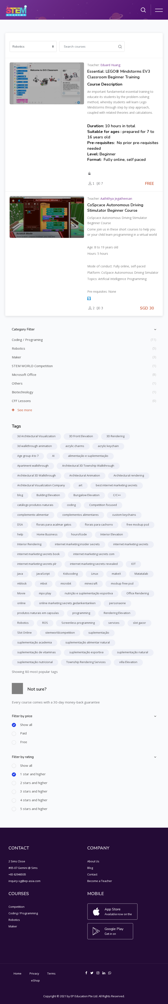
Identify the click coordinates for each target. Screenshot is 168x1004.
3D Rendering (115, 436)
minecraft (91, 583)
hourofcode (79, 534)
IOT (133, 564)
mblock (22, 583)
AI (53, 456)
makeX (116, 574)
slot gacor (139, 623)
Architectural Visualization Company (41, 485)
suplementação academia (34, 642)
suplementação (98, 632)
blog (20, 495)
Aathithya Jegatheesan (116, 198)
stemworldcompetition (60, 632)
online (21, 603)
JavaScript (43, 574)
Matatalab (141, 574)
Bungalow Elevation (87, 495)
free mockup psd (137, 524)
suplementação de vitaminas (36, 652)
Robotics (18, 348)
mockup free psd (122, 583)
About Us (93, 861)
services (113, 623)
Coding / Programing (27, 339)
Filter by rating (23, 757)
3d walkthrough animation (34, 446)
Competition (16, 907)
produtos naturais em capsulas (38, 613)
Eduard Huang (110, 65)
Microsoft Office (24, 374)
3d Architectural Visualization (36, 436)
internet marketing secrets (130, 544)
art (80, 485)
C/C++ (117, 495)
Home (17, 973)
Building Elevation (48, 495)
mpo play (45, 593)
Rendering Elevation (117, 613)
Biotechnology (22, 392)
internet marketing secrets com (93, 554)
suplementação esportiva (86, 652)
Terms (51, 973)
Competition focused (103, 505)
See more (24, 410)
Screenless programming (78, 623)
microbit (66, 583)
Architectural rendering (129, 475)
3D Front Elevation (81, 436)
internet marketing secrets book (38, 554)
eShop (35, 980)
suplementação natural (132, 652)
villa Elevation (128, 662)
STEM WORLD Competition (32, 366)
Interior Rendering (29, 544)
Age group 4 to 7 (27, 456)
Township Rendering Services (86, 662)
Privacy (34, 973)
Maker (16, 357)
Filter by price (22, 716)
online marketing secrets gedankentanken (67, 603)
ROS (45, 623)
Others (17, 383)
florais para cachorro (99, 524)
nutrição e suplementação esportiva (89, 593)
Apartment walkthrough (33, 466)
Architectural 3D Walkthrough (36, 475)
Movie (21, 593)
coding (71, 505)
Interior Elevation (111, 534)
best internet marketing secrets (116, 485)
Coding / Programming (23, 913)
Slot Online (24, 632)
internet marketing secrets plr (36, 564)
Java (20, 574)
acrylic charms (74, 446)
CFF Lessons (21, 401)
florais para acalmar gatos (53, 524)
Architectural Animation (84, 475)
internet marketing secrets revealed (94, 564)
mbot (43, 583)
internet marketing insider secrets (77, 544)
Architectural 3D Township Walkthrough (88, 466)
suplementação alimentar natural (87, 642)
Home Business (47, 534)
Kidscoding (70, 574)
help (20, 534)
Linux (94, 574)
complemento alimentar (33, 515)
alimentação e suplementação (88, 456)
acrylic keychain (108, 446)
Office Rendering (137, 593)
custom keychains (124, 515)
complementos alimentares (80, 515)
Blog (90, 868)
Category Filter (23, 329)
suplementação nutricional (35, 662)
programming (81, 613)
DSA (20, 524)
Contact (92, 874)
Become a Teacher (99, 881)
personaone (117, 603)
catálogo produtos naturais (35, 505)
